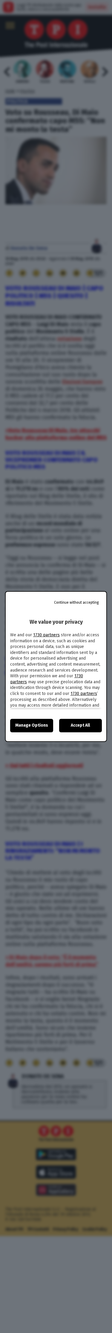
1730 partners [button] (46, 634)
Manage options (31, 725)
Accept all (80, 725)
